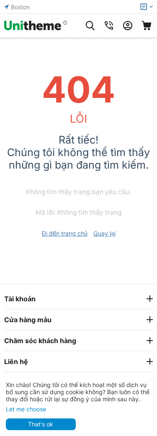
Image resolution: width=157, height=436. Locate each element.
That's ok (40, 424)
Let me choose (26, 409)
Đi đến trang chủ (65, 233)
